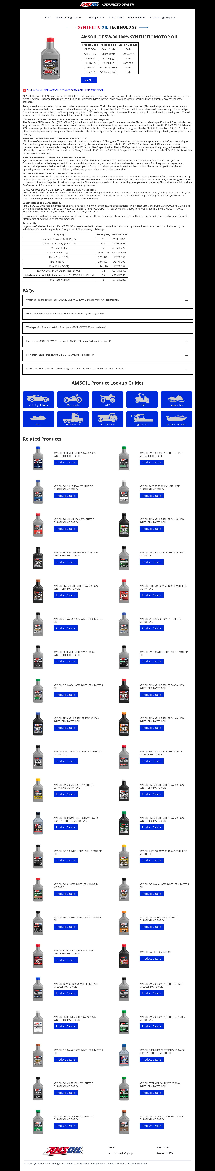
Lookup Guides (96, 17)
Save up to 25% (164, 1153)
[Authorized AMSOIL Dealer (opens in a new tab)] (107, 4)
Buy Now (88, 80)
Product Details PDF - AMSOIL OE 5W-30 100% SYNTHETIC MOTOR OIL (65, 90)
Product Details (65, 462)
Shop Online (116, 17)
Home (48, 17)
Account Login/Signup (162, 17)
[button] (70, 17)
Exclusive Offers (137, 17)
